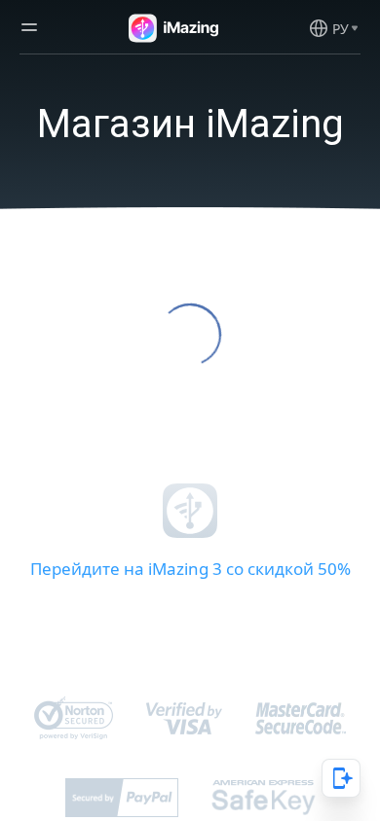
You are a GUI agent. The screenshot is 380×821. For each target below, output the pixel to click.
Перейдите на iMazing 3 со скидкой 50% (190, 568)
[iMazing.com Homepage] (171, 28)
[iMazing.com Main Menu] (29, 28)
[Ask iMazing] (341, 778)
